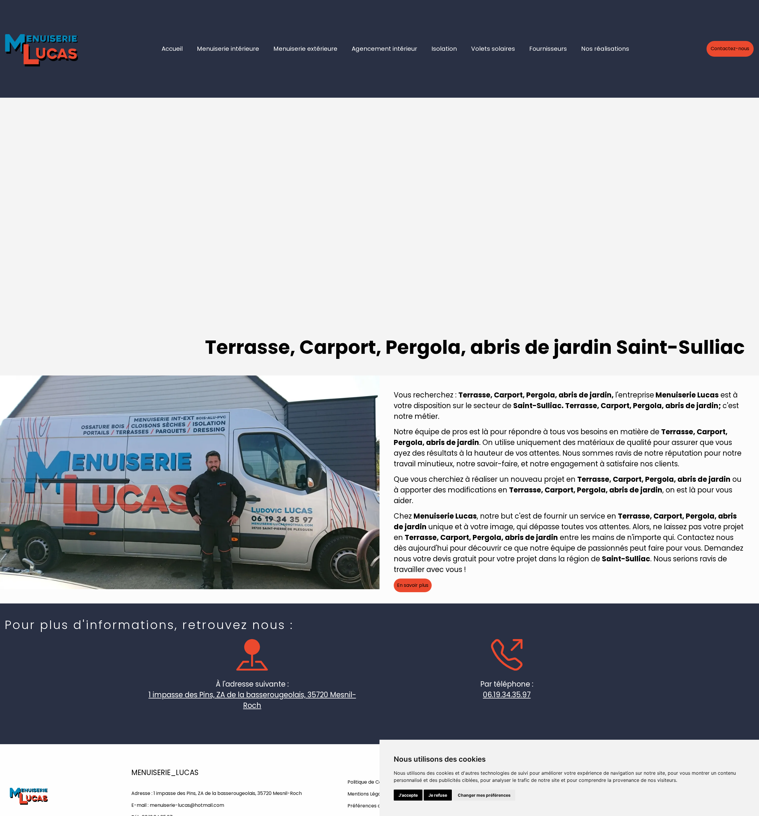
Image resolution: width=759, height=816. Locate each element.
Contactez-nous (730, 48)
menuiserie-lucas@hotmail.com (187, 805)
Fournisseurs (548, 49)
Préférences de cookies (375, 805)
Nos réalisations (605, 49)
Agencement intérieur (384, 49)
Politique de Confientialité (376, 782)
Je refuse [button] (437, 795)
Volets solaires (493, 49)
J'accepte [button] (408, 795)
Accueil (172, 49)
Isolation (444, 49)
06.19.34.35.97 (507, 695)
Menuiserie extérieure (305, 49)
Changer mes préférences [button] (484, 795)
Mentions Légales (367, 793)
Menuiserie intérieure (228, 49)
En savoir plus (412, 585)
